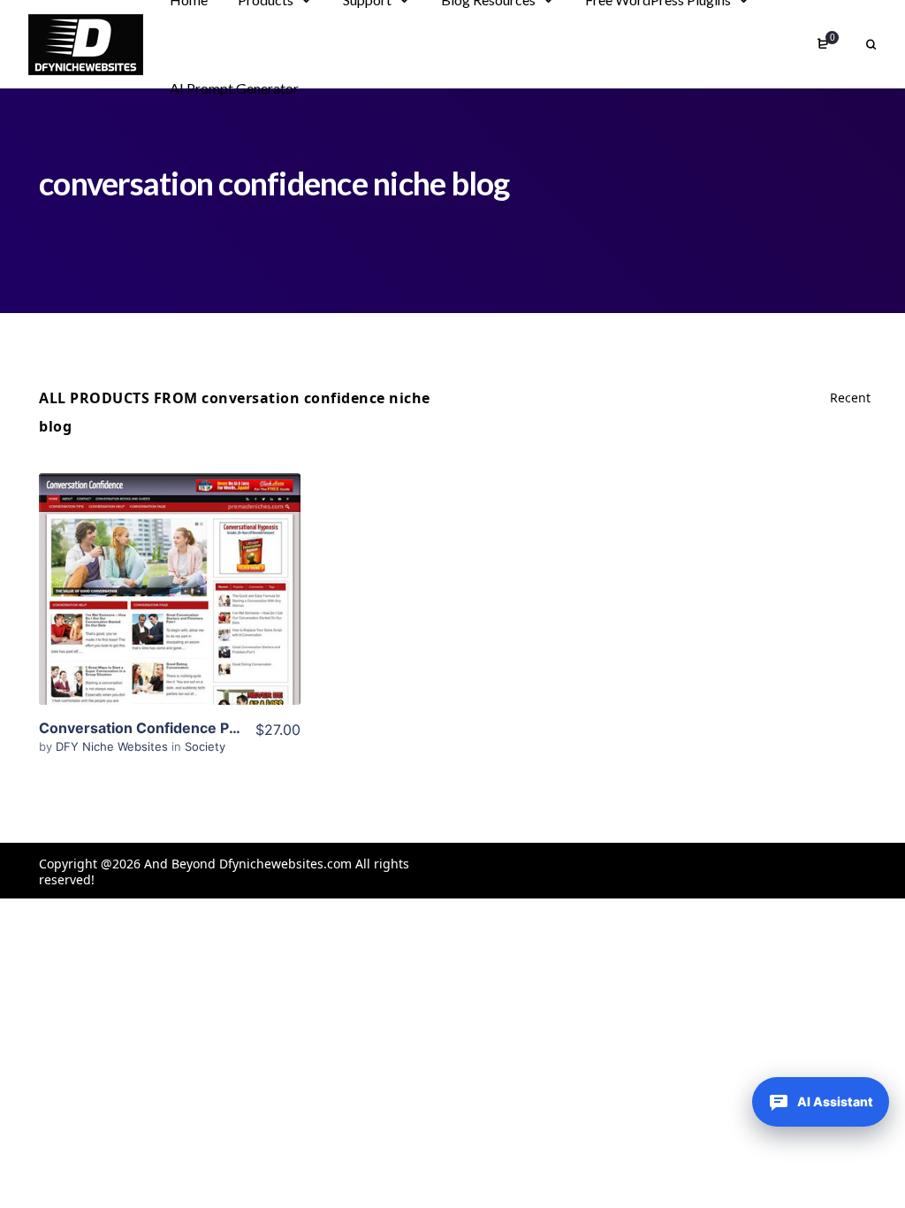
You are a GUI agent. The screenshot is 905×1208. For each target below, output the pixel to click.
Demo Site (169, 616)
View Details (169, 562)
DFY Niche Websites (113, 746)
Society (205, 746)
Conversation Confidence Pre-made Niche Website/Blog (234, 728)
